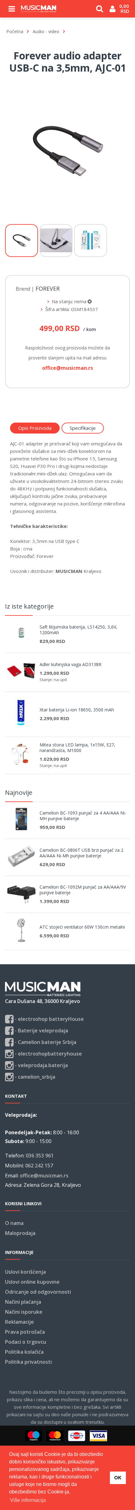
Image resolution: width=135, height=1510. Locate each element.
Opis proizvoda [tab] (34, 428)
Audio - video (46, 31)
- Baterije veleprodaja (41, 1030)
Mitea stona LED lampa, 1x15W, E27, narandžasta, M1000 (77, 747)
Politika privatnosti (28, 1361)
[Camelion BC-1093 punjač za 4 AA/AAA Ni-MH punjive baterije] (24, 828)
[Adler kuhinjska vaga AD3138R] (24, 681)
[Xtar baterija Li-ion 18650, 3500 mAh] (24, 727)
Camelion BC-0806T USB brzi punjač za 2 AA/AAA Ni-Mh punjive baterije (81, 853)
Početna (14, 31)
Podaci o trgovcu (25, 1341)
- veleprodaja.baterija (41, 1065)
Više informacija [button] (28, 1500)
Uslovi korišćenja (25, 1271)
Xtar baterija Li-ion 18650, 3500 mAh (77, 710)
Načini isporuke (23, 1311)
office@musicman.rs (44, 1175)
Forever (47, 288)
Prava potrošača (25, 1331)
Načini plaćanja (23, 1301)
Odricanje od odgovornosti (38, 1291)
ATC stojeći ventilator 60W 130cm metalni (82, 927)
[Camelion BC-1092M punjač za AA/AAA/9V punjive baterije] (24, 903)
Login (112, 11)
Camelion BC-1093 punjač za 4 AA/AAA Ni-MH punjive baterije (83, 815)
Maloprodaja (20, 1233)
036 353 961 (40, 1155)
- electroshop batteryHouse (49, 1019)
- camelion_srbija (34, 1076)
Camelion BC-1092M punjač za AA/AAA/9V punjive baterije (83, 889)
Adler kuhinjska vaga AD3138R (70, 664)
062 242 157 (39, 1165)
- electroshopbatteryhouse (48, 1053)
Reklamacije (19, 1321)
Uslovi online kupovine (32, 1281)
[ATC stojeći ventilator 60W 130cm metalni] (24, 940)
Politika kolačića (24, 1351)
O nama (14, 1223)
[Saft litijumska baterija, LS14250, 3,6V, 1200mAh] (24, 643)
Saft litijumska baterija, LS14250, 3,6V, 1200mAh (78, 629)
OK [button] (118, 1477)
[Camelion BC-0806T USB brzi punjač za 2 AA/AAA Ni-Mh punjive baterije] (24, 865)
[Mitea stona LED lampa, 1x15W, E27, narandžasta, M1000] (24, 764)
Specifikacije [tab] (83, 428)
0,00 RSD (124, 8)
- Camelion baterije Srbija (45, 1042)
